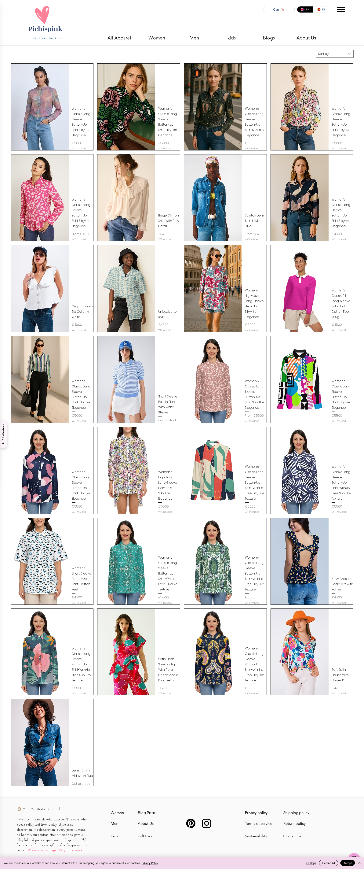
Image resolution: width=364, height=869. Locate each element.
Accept (348, 863)
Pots (146, 812)
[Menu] (341, 9)
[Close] (359, 863)
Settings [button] (311, 863)
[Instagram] (206, 823)
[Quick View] (40, 107)
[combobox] (335, 54)
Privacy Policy (150, 863)
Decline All (328, 863)
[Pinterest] (191, 823)
